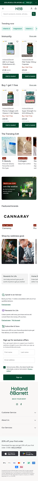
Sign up (19, 377)
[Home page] (19, 8)
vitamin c (29, 29)
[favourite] (17, 42)
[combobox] (17, 13)
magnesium (17, 29)
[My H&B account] (31, 8)
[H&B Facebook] (21, 404)
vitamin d (6, 29)
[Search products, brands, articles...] (34, 13)
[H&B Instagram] (17, 404)
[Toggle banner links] (36, 2)
